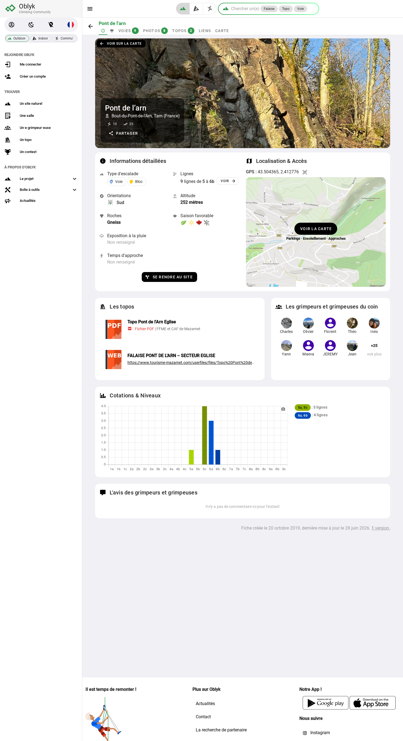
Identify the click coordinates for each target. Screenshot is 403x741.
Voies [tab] (127, 31)
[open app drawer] (90, 8)
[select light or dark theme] (31, 25)
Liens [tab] (205, 31)
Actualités (205, 703)
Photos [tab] (154, 31)
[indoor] (196, 9)
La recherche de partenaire (221, 729)
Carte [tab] (222, 31)
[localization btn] (51, 25)
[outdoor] (183, 9)
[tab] (103, 31)
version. (380, 528)
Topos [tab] (182, 31)
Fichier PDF (144, 329)
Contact (203, 716)
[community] (210, 9)
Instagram (319, 732)
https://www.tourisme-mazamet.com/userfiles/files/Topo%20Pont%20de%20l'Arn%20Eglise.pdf (208, 362)
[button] (11, 25)
